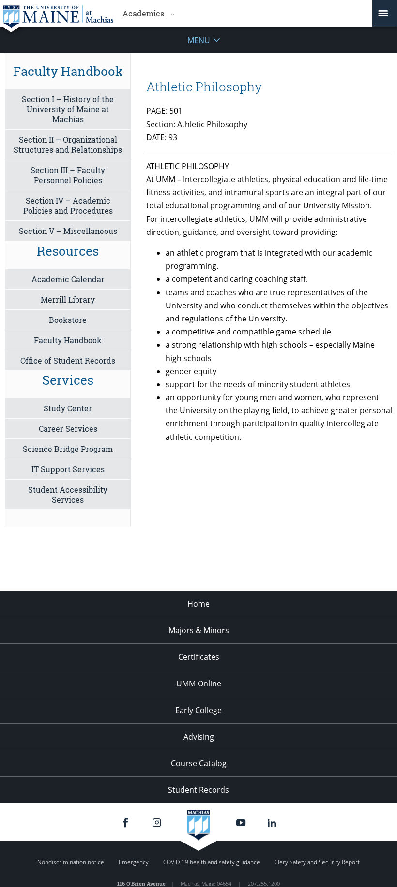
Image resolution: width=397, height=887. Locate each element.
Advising (198, 736)
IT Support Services (68, 469)
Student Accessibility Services (67, 494)
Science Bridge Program (68, 449)
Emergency (134, 862)
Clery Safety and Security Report (317, 862)
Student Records (198, 790)
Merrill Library (68, 299)
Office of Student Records (67, 360)
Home (198, 603)
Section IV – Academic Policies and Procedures (68, 205)
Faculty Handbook (68, 340)
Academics (143, 13)
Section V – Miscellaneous (68, 231)
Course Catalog (199, 763)
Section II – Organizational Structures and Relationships (68, 144)
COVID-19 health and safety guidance (211, 862)
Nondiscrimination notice (70, 862)
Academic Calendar (68, 279)
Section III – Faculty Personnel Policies (68, 175)
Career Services (68, 428)
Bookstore (68, 320)
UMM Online (198, 683)
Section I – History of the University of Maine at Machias (68, 109)
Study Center (68, 408)
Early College (198, 710)
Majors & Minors (198, 630)
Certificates (198, 657)
